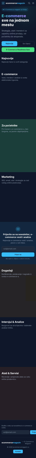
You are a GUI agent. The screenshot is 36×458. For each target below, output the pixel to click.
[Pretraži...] (29, 3)
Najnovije (9, 43)
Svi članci (26, 44)
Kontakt (18, 451)
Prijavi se (18, 254)
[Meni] (33, 3)
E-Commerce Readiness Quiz (18, 50)
